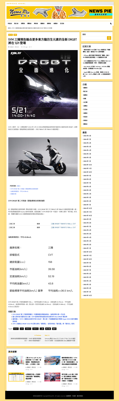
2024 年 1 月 (87, 248)
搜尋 (84, 34)
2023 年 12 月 (87, 252)
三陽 (42, 329)
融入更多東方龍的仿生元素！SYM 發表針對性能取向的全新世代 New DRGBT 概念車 (40, 317)
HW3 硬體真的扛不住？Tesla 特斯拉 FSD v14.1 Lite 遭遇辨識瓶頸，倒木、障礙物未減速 (97, 62)
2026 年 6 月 (87, 143)
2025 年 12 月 (87, 165)
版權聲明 (68, 396)
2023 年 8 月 (87, 266)
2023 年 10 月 (87, 259)
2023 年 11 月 (87, 255)
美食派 (36, 23)
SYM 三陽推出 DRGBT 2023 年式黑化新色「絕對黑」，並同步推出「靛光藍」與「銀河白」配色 (43, 324)
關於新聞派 (80, 396)
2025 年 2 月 (87, 201)
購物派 (29, 23)
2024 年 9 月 (87, 219)
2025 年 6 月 (87, 186)
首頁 (9, 28)
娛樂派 (49, 23)
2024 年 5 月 (87, 234)
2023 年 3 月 (87, 284)
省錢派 (55, 23)
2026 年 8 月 (87, 136)
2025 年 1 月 (87, 205)
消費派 (23, 23)
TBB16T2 (28, 329)
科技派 (10, 23)
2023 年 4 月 (87, 281)
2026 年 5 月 (87, 146)
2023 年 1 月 (87, 292)
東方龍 (48, 329)
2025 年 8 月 (87, 179)
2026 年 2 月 (87, 157)
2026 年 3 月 (87, 154)
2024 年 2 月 (87, 244)
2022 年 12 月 (87, 295)
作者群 (74, 396)
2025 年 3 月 (87, 197)
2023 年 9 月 (87, 263)
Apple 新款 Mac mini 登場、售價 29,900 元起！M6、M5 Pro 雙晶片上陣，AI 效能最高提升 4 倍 (97, 74)
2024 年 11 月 (87, 212)
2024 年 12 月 (87, 208)
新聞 (15, 35)
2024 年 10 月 (87, 215)
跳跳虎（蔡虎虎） (15, 47)
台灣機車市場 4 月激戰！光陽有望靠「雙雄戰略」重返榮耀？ (33, 376)
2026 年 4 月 (87, 150)
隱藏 (18, 186)
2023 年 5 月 (87, 277)
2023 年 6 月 (87, 273)
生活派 (62, 23)
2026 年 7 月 (87, 139)
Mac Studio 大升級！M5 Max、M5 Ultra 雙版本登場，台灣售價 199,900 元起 (96, 67)
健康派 (42, 23)
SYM (22, 329)
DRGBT (16, 329)
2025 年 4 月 (87, 194)
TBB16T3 (35, 329)
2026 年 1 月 (87, 161)
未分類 (85, 102)
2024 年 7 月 (87, 226)
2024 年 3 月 (87, 241)
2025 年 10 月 (87, 172)
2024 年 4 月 (87, 237)
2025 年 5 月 (87, 190)
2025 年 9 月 (87, 175)
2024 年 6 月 (87, 230)
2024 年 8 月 (87, 223)
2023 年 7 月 (87, 270)
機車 (54, 329)
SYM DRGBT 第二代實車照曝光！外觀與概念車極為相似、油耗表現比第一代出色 (39, 314)
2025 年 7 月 (87, 183)
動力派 (16, 23)
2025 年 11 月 (87, 168)
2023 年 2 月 (87, 288)
